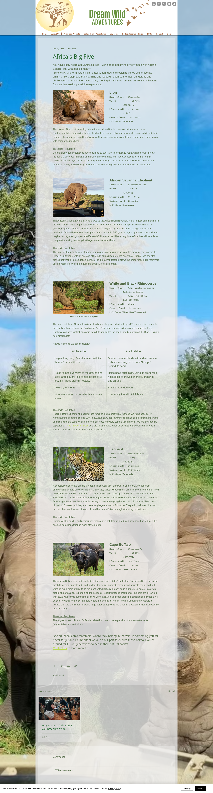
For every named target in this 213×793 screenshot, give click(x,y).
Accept (200, 788)
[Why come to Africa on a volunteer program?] (59, 708)
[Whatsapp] (164, 4)
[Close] (209, 788)
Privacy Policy (114, 788)
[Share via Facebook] (54, 666)
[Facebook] (154, 4)
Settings (187, 788)
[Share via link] (75, 666)
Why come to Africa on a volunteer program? (57, 727)
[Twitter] (169, 4)
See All (171, 691)
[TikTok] (174, 4)
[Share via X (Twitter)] (61, 666)
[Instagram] (159, 4)
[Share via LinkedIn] (68, 666)
